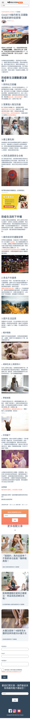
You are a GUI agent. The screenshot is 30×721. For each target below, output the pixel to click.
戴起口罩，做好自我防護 (15, 97)
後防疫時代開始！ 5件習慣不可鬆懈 (11, 489)
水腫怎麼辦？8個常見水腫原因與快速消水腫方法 (15, 632)
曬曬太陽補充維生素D (7, 288)
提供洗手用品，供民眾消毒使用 (10, 113)
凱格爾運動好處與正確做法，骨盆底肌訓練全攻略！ (15, 596)
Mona (13, 20)
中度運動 (12, 242)
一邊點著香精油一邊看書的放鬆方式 (11, 409)
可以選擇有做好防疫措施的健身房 (11, 249)
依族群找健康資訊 (5, 11)
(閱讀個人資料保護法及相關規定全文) (11, 671)
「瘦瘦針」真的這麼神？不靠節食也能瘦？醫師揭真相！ (15, 558)
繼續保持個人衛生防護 (8, 109)
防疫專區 (12, 11)
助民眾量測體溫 (11, 115)
